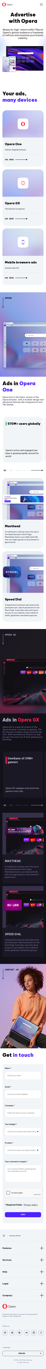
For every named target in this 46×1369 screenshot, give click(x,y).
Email (8, 1087)
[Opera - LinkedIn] (33, 1332)
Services (7, 1260)
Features (7, 1248)
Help (4, 1272)
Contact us (12, 969)
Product (9, 1143)
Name (8, 1068)
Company (10, 1105)
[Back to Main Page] (7, 4)
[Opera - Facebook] (5, 1332)
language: (41, 4)
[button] (16, 159)
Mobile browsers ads (21, 262)
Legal (5, 1283)
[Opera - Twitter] (19, 1332)
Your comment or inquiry (16, 1161)
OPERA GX (10, 634)
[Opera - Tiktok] (12, 1332)
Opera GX (12, 203)
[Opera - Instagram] (41, 1332)
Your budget (11, 1124)
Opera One (13, 144)
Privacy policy (31, 1205)
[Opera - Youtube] (26, 1332)
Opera (8, 298)
